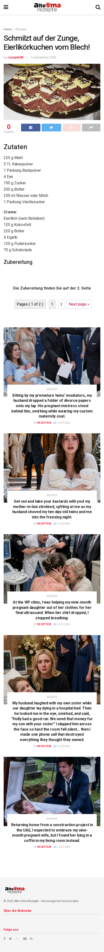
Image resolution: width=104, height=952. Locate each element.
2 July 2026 (63, 746)
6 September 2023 (43, 57)
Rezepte (21, 29)
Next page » (79, 304)
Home (8, 29)
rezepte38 (15, 57)
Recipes (52, 389)
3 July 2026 (63, 422)
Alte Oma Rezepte (26, 901)
